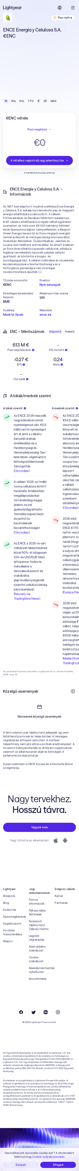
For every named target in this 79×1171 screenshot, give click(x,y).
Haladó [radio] (69, 331)
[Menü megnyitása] (73, 8)
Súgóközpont (12, 923)
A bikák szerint (13, 408)
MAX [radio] (53, 101)
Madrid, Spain (13, 314)
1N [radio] (6, 101)
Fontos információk (36, 901)
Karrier (59, 896)
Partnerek (61, 903)
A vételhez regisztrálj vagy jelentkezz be (37, 160)
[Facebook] (21, 1012)
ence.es (45, 314)
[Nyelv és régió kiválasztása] (59, 8)
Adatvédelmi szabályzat (37, 948)
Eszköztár (9, 910)
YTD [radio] (31, 101)
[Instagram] (58, 1012)
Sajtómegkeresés (13, 916)
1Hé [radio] (13, 101)
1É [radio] (38, 101)
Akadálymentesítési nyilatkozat (39, 970)
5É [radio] (45, 101)
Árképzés (9, 896)
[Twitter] (33, 1012)
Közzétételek (37, 979)
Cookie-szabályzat (36, 959)
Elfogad (58, 1165)
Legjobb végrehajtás (36, 937)
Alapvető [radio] (55, 331)
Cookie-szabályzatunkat (48, 1157)
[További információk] (73, 691)
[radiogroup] (30, 101)
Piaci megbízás (37, 129)
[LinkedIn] (45, 1012)
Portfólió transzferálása (12, 932)
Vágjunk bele (39, 827)
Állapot (8, 941)
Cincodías (22, 471)
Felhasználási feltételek (37, 912)
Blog (6, 903)
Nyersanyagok (50, 285)
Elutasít (21, 1165)
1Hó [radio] (21, 101)
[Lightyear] (12, 7)
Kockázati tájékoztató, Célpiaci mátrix (38, 925)
